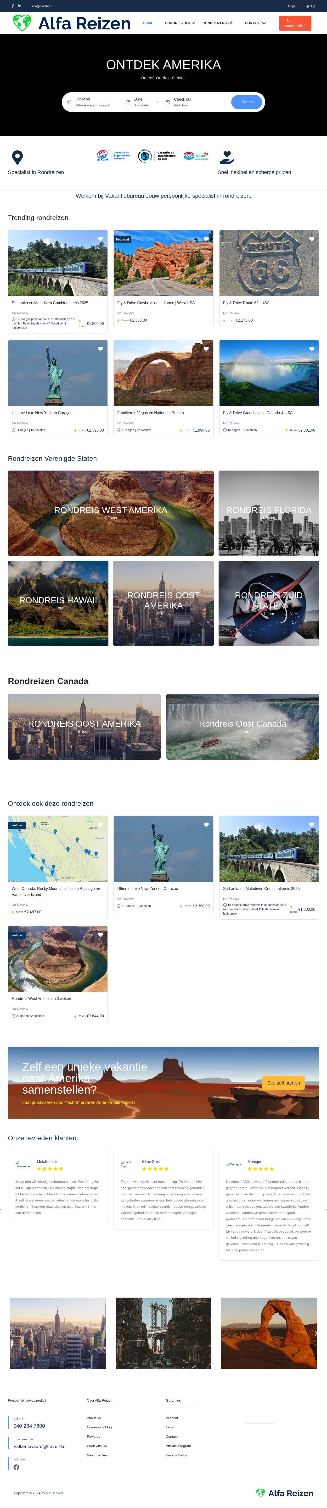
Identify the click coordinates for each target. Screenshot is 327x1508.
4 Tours (269, 518)
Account (172, 1418)
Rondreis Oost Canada (243, 724)
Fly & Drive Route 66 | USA (246, 303)
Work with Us (97, 1446)
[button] (11, 1333)
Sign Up (309, 6)
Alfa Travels (54, 1493)
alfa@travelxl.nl (42, 6)
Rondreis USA (178, 23)
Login (292, 6)
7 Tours (111, 518)
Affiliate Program (178, 1446)
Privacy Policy (176, 1455)
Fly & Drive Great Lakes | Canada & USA (258, 413)
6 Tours (163, 613)
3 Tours (243, 732)
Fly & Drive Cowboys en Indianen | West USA (156, 303)
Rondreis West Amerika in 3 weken (41, 999)
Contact (253, 23)
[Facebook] (16, 1467)
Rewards (93, 1436)
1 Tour (58, 608)
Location (82, 99)
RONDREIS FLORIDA (268, 510)
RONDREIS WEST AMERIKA (110, 510)
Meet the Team (98, 1455)
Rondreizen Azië (218, 23)
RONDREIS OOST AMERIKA (163, 600)
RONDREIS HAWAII (58, 600)
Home (148, 23)
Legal (170, 1427)
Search (248, 102)
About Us (94, 1418)
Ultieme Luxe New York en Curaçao (42, 413)
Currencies (253, 1410)
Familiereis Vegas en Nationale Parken (150, 413)
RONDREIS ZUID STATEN (269, 600)
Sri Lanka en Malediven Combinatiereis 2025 (50, 303)
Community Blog (99, 1427)
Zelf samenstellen (295, 23)
